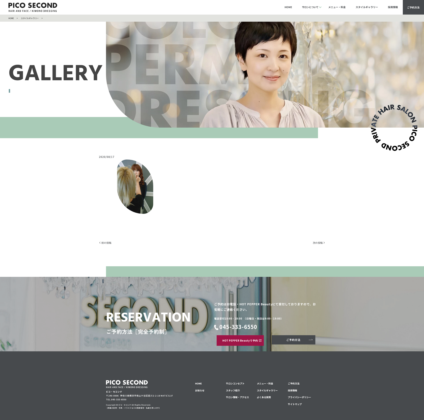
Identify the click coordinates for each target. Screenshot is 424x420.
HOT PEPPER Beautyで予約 (240, 340)
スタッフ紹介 (233, 390)
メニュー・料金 (337, 7)
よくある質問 (264, 397)
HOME (288, 7)
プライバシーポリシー (299, 397)
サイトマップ (295, 404)
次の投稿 (318, 242)
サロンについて (310, 7)
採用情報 (393, 7)
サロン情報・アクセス (237, 397)
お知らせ (199, 390)
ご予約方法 (413, 7)
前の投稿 (106, 242)
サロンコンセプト (235, 383)
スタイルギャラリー (367, 7)
